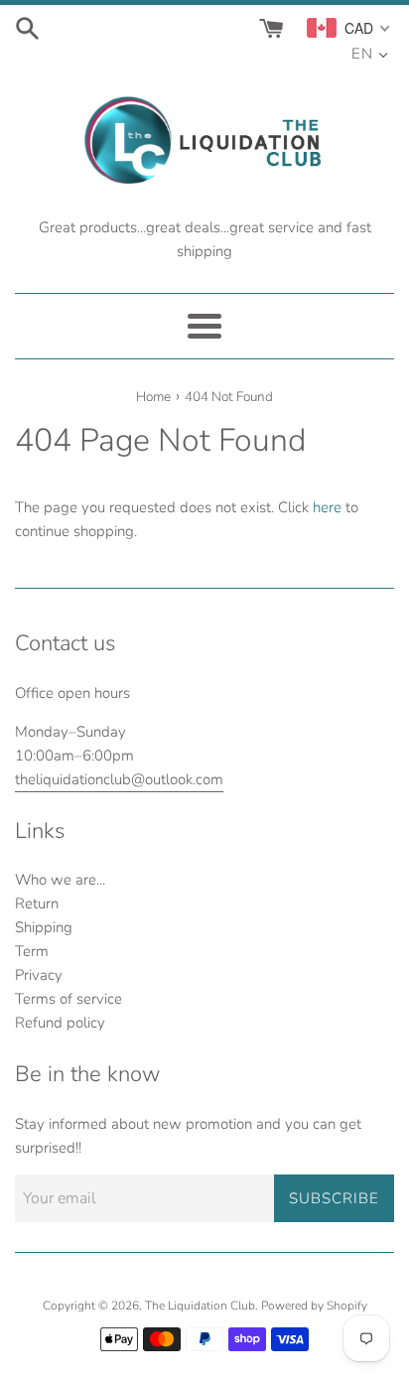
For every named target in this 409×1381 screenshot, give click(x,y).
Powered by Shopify (314, 1305)
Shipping (43, 927)
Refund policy (60, 1023)
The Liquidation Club (200, 1305)
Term (32, 951)
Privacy (39, 975)
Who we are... (60, 880)
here (327, 507)
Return (37, 903)
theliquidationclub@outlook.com (119, 779)
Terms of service (68, 999)
